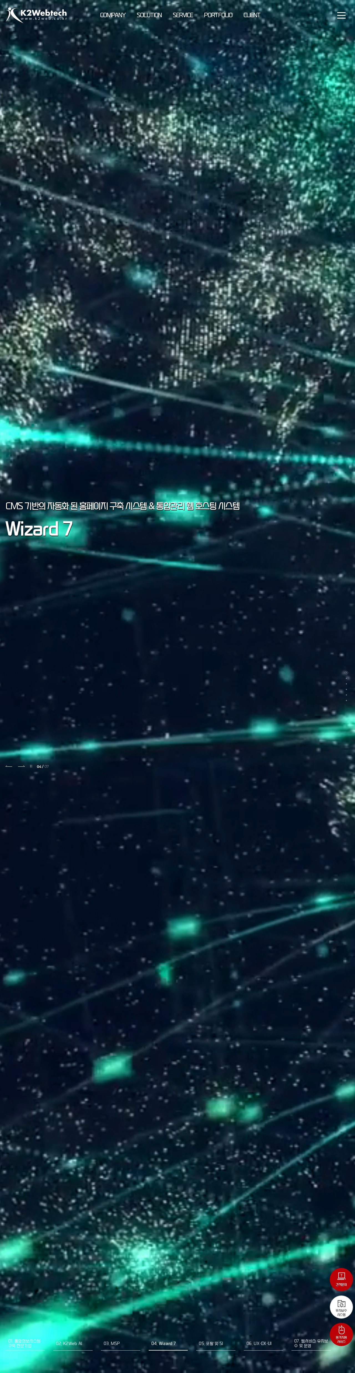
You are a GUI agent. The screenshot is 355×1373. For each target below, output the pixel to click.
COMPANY (113, 15)
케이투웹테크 (36, 15)
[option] (177, 686)
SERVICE (183, 15)
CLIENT (252, 15)
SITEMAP (341, 15)
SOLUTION (149, 15)
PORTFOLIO (218, 15)
